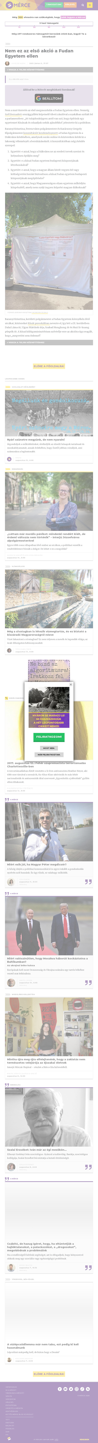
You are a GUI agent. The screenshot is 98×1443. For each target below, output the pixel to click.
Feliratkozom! (49, 736)
